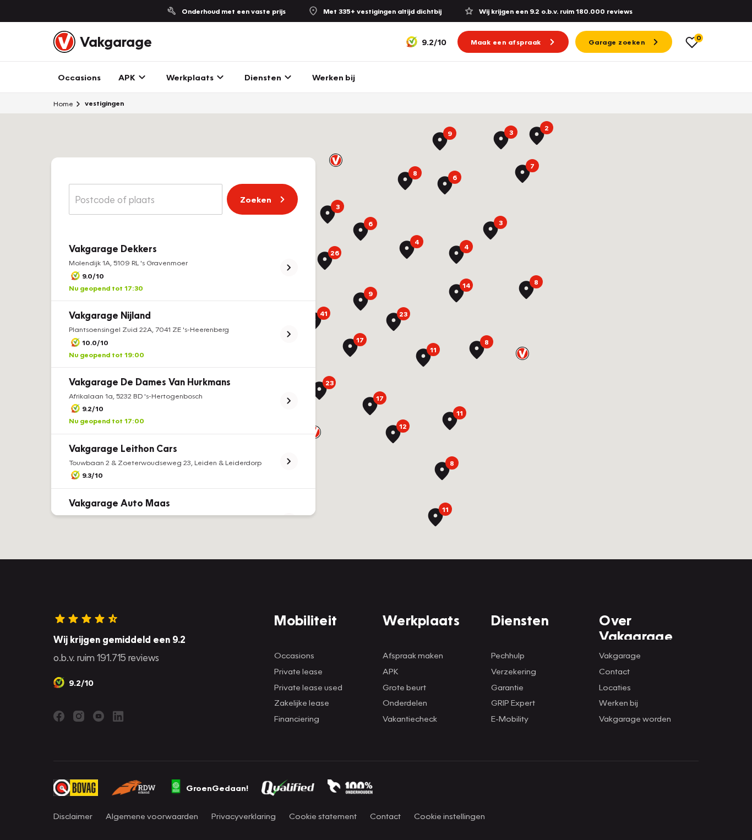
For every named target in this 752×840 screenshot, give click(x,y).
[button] (335, 160)
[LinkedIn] (118, 716)
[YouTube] (98, 716)
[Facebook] (58, 716)
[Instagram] (78, 716)
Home (63, 103)
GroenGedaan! (217, 788)
